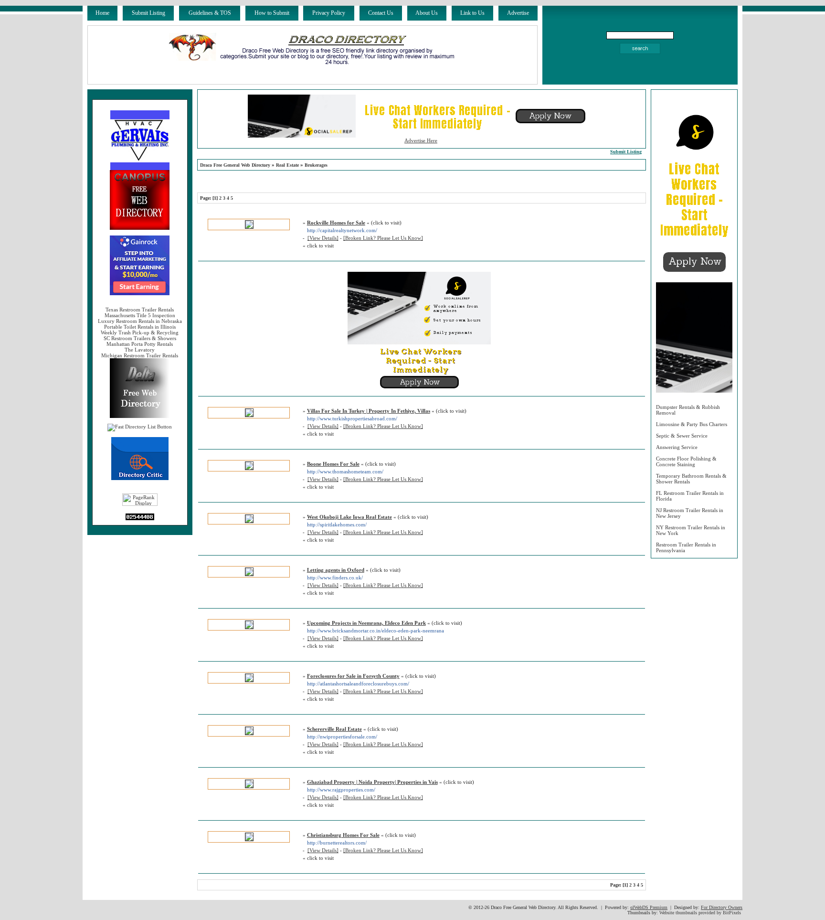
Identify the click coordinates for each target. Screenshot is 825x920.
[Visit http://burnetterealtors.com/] (249, 839)
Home (102, 13)
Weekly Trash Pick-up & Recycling (140, 332)
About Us (426, 13)
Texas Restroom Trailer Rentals (140, 309)
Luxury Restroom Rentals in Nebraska (140, 321)
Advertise (518, 13)
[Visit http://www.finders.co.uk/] (249, 574)
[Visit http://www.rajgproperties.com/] (249, 786)
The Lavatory (140, 350)
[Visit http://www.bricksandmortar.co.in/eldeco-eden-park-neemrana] (249, 627)
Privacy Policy (328, 13)
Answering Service (677, 447)
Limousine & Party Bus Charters (691, 424)
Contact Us (380, 13)
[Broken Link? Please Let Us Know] (383, 238)
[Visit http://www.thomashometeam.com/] (249, 468)
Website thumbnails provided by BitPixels (700, 912)
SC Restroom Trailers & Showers (140, 338)
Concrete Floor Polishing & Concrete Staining (686, 461)
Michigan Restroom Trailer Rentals (139, 355)
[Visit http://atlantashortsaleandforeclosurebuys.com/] (249, 680)
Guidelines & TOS (210, 13)
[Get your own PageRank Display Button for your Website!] (140, 504)
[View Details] (322, 238)
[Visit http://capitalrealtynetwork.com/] (249, 227)
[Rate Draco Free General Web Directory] (140, 478)
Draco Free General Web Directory (235, 165)
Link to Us (472, 13)
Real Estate (287, 165)
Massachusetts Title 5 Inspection (140, 315)
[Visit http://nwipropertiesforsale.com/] (249, 733)
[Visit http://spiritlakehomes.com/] (249, 521)
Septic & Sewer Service (682, 436)
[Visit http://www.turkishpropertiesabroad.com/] (249, 415)
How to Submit (271, 13)
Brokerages (316, 165)
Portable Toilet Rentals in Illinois (140, 327)
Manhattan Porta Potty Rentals (139, 344)
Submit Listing (148, 13)
